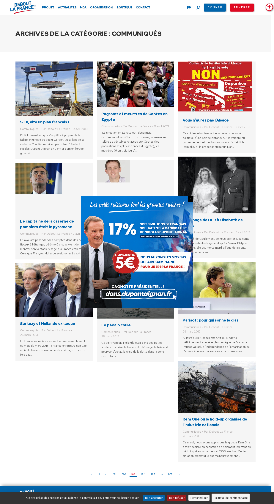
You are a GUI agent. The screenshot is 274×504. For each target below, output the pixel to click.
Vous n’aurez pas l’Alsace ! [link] (206, 120)
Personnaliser (199, 498)
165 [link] (153, 474)
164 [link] (143, 474)
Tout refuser (177, 498)
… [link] (106, 474)
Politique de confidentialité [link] (230, 498)
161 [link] (114, 474)
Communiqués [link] (29, 129)
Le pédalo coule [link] (116, 325)
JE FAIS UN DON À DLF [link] (211, 484)
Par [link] (55, 129)
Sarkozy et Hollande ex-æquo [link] (47, 323)
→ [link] (179, 474)
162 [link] (123, 474)
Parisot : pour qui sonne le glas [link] (211, 320)
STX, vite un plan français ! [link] (44, 122)
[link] (269, 7)
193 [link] (170, 474)
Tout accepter (153, 498)
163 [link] (133, 474)
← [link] (92, 474)
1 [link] (99, 474)
